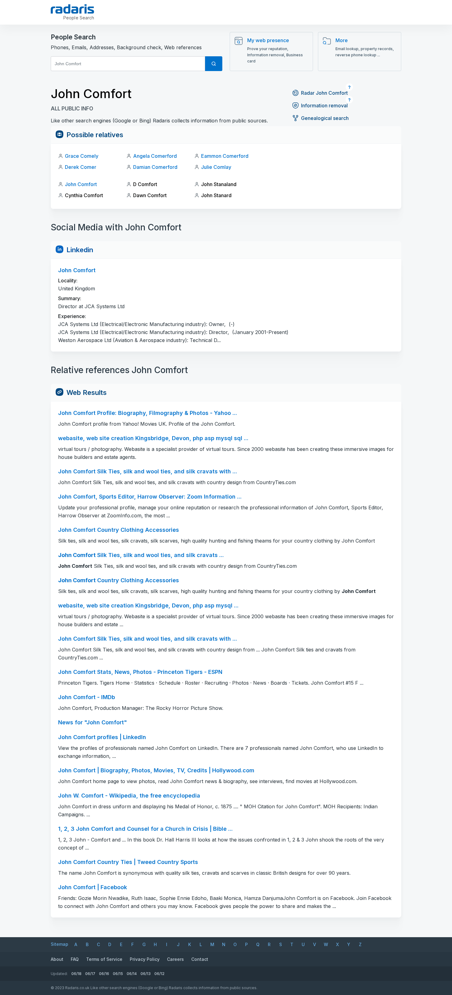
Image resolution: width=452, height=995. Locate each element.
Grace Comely (81, 156)
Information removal (324, 105)
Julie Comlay (216, 167)
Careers (175, 959)
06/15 (118, 973)
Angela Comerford (155, 156)
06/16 (104, 973)
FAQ (75, 959)
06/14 (132, 973)
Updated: (59, 973)
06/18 (76, 973)
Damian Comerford (155, 167)
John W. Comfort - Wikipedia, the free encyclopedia (129, 795)
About (57, 959)
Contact (199, 959)
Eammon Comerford (224, 156)
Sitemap (59, 944)
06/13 (146, 973)
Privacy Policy (145, 959)
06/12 (159, 973)
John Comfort (81, 184)
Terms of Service (104, 959)
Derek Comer (80, 167)
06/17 (90, 973)
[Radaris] (72, 9)
